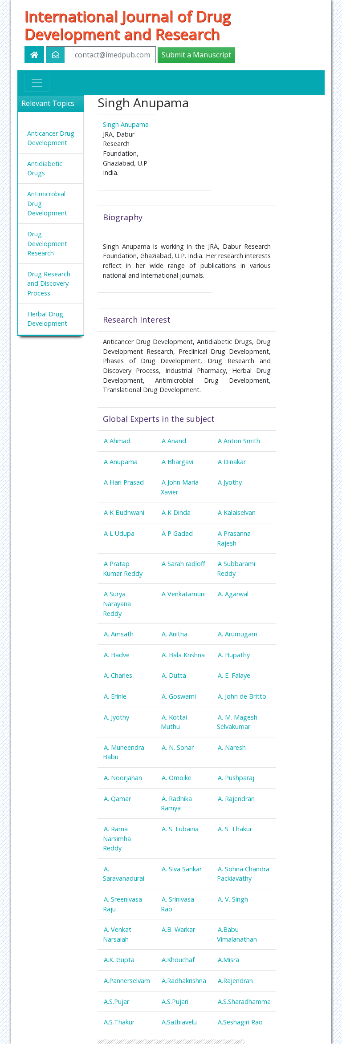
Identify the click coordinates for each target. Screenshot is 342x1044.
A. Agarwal (233, 594)
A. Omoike (176, 777)
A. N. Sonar (178, 747)
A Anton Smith (239, 441)
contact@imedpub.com (112, 55)
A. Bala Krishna (183, 655)
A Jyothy (230, 482)
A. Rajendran (236, 798)
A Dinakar (232, 461)
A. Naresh (232, 747)
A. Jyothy (116, 717)
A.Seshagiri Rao (240, 1022)
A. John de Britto (242, 696)
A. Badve (117, 655)
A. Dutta (174, 675)
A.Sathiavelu (179, 1022)
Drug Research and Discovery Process (48, 283)
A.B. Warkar (178, 929)
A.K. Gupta (119, 959)
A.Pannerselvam (127, 980)
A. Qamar (117, 798)
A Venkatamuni (184, 594)
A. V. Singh (233, 899)
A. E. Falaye (234, 675)
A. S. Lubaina (180, 829)
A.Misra (228, 959)
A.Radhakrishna (184, 980)
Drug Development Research (47, 243)
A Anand (174, 441)
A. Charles (118, 675)
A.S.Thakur (119, 1022)
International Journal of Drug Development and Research (127, 25)
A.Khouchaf (178, 959)
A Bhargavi (177, 461)
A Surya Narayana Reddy (117, 603)
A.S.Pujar (116, 1001)
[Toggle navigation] (36, 83)
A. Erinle (115, 696)
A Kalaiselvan (237, 512)
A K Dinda (176, 512)
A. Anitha (174, 634)
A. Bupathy (234, 655)
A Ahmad (117, 441)
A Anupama (121, 461)
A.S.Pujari (175, 1001)
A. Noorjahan (123, 777)
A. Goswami (179, 696)
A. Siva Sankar (182, 869)
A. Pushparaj (236, 777)
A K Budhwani (124, 512)
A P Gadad (177, 533)
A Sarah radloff (183, 563)
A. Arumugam (237, 634)
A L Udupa (119, 533)
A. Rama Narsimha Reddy (117, 838)
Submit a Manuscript (196, 55)
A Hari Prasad (124, 482)
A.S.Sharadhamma (244, 1001)
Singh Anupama (126, 124)
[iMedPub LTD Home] (34, 54)
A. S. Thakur (235, 829)
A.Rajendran (235, 980)
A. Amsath (119, 634)
